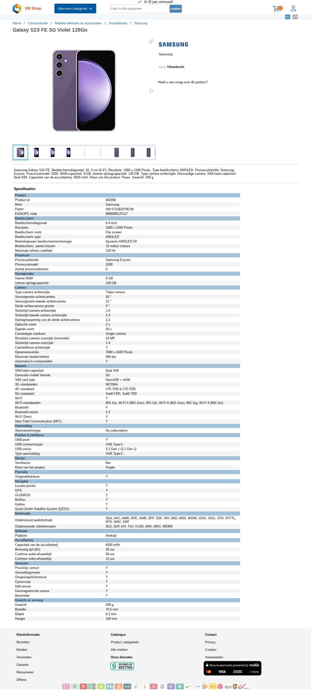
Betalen (22, 649)
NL (288, 17)
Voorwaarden (214, 657)
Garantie (22, 665)
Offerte (21, 680)
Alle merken (119, 649)
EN (295, 17)
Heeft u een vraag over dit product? (182, 82)
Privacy (210, 642)
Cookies (210, 649)
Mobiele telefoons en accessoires (78, 23)
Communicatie (38, 23)
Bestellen (23, 642)
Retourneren (25, 672)
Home (17, 23)
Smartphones (118, 23)
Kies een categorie (73, 8)
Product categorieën (125, 642)
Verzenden (24, 657)
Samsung (140, 23)
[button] (151, 41)
